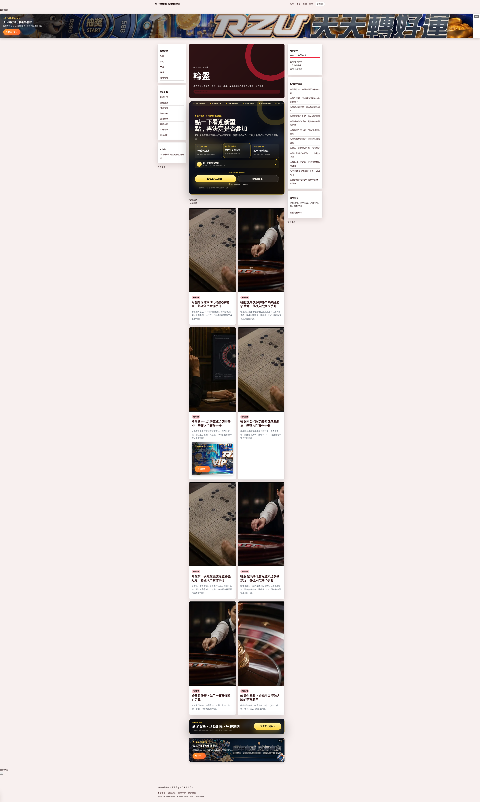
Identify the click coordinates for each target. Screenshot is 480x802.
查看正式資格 (267, 726)
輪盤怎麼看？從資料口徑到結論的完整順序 (305, 100)
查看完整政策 (296, 213)
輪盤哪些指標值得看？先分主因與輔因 (305, 173)
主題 (298, 4)
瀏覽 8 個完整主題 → (202, 92)
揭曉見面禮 (258, 179)
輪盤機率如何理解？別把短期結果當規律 (305, 123)
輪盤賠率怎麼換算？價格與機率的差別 (305, 132)
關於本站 (182, 793)
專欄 (305, 4)
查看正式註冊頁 (215, 179)
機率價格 (164, 108)
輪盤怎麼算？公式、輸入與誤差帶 (305, 116)
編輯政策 (164, 78)
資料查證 (164, 103)
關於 (311, 4)
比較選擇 (164, 129)
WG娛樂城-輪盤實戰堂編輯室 (172, 156)
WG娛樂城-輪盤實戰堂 (167, 4)
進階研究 (164, 135)
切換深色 (320, 4)
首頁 (162, 56)
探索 (292, 4)
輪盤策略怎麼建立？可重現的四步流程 (305, 141)
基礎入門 (164, 97)
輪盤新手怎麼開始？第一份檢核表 (305, 148)
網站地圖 (192, 793)
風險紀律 (164, 119)
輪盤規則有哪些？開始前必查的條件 (305, 109)
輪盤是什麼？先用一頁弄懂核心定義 (305, 91)
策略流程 (164, 113)
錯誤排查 (164, 124)
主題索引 (162, 793)
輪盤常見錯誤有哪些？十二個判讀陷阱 (305, 155)
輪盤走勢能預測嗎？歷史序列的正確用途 (305, 182)
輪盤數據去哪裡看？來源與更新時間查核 (305, 164)
